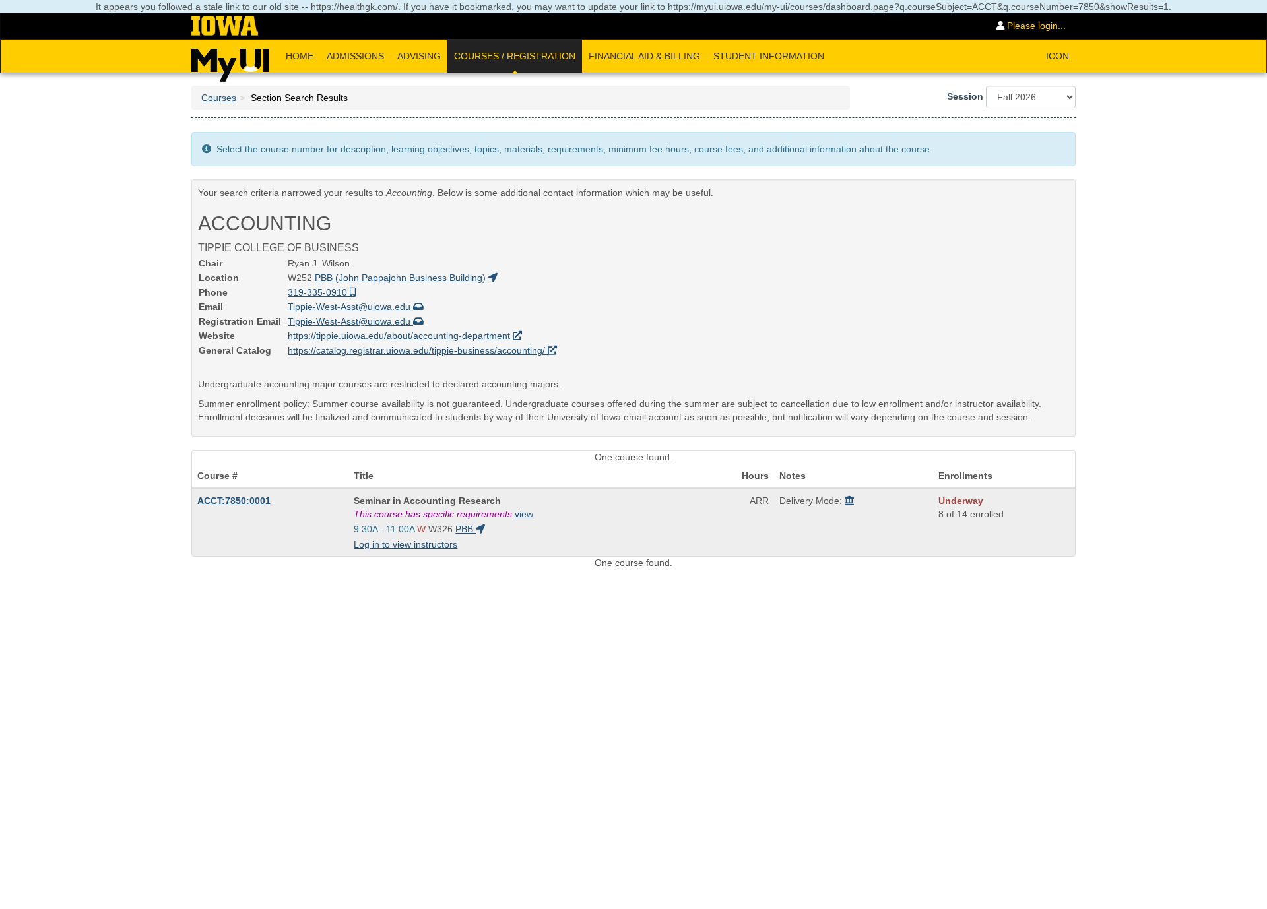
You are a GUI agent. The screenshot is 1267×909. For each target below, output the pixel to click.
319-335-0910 (319, 292)
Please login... (1035, 25)
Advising (419, 56)
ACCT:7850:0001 (234, 500)
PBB (465, 529)
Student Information (768, 56)
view (524, 514)
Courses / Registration (514, 56)
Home (299, 56)
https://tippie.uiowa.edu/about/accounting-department (400, 335)
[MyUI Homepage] (230, 61)
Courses (218, 97)
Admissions (355, 56)
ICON (1057, 56)
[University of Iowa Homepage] (224, 26)
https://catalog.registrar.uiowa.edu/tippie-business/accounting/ (418, 350)
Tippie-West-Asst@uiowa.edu (350, 306)
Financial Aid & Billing (644, 56)
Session (965, 96)
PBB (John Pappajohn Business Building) (401, 277)
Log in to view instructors (405, 544)
